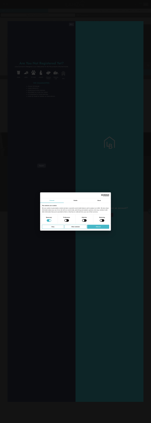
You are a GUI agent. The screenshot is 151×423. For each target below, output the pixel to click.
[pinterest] (66, 177)
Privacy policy (16, 191)
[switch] (66, 220)
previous (11, 77)
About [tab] (99, 200)
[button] (24, 14)
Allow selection (75, 226)
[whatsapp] (57, 181)
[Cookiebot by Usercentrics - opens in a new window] (102, 195)
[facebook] (66, 173)
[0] (138, 4)
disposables (59, 21)
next (17, 77)
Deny (53, 226)
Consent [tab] (52, 200)
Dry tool (67, 21)
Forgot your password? (109, 340)
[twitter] (57, 177)
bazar (52, 21)
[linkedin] (57, 173)
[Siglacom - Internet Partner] (135, 202)
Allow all (98, 226)
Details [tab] (75, 200)
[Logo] (18, 169)
